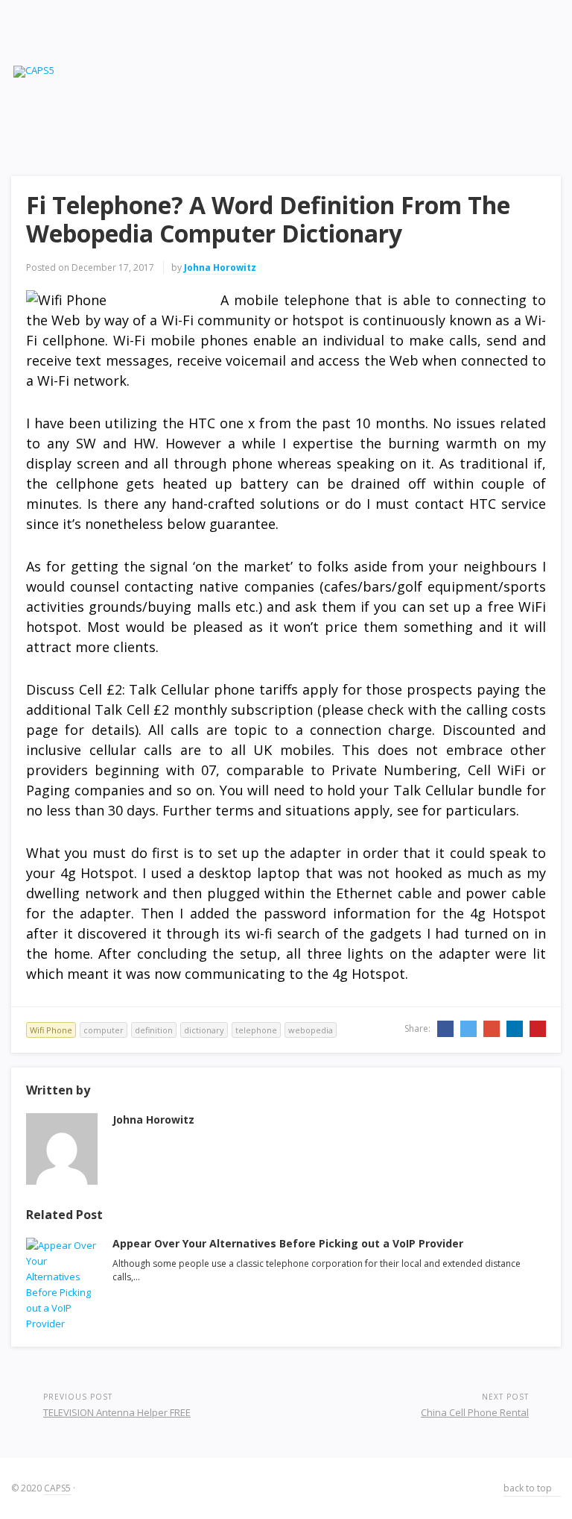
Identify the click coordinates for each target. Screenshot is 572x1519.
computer (103, 1030)
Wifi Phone (51, 1030)
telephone (256, 1030)
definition (154, 1030)
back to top (528, 1488)
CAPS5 (57, 1488)
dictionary (204, 1030)
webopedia (310, 1030)
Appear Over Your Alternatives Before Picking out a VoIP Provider (287, 1243)
